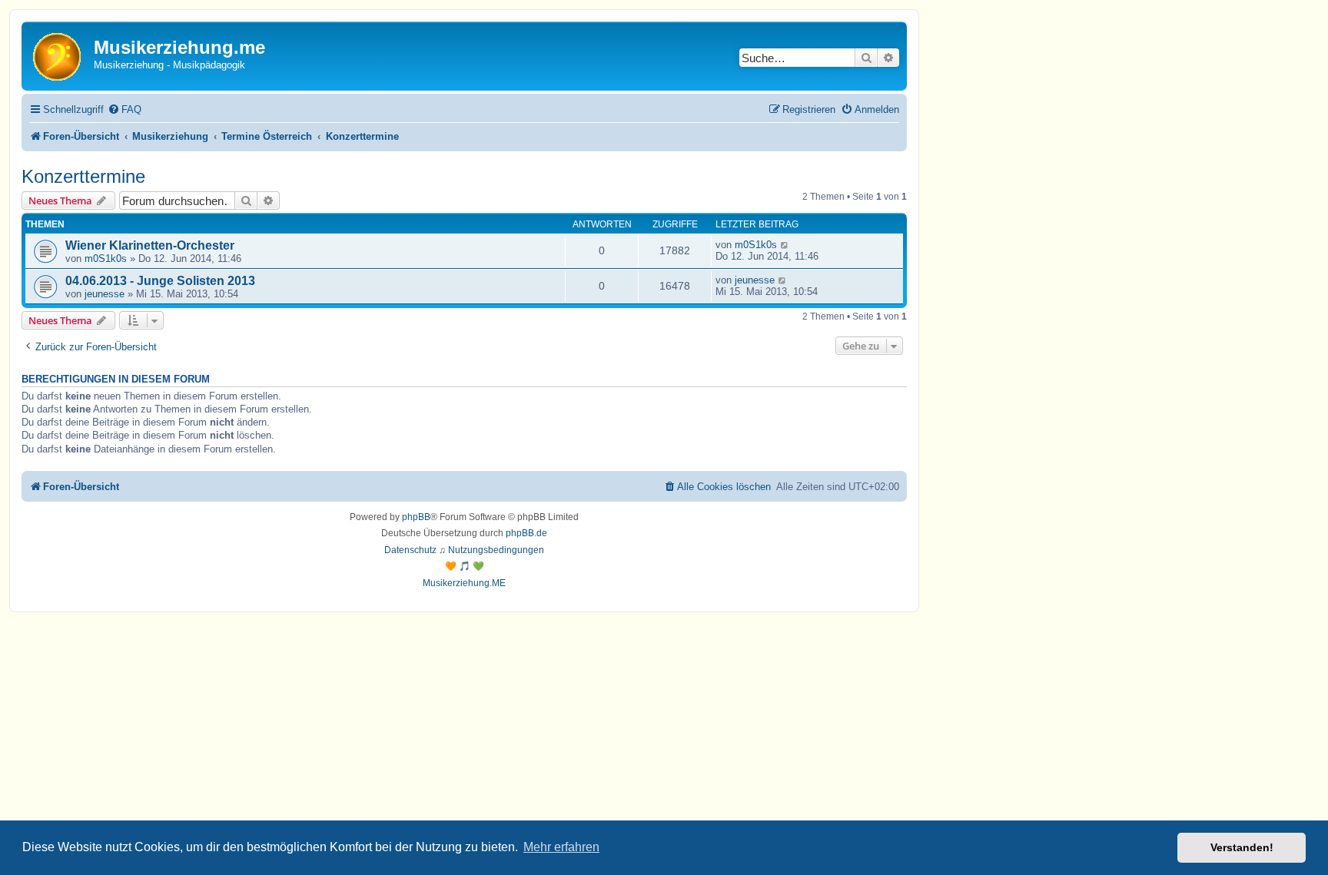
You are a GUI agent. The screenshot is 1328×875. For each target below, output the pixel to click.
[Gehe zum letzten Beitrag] (785, 244)
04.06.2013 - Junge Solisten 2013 (160, 280)
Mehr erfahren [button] (561, 846)
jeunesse (104, 294)
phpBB (416, 517)
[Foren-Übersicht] (59, 55)
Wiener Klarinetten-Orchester (149, 245)
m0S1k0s (106, 258)
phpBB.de (526, 533)
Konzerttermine (83, 176)
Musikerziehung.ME (464, 583)
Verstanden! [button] (1241, 847)
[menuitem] (124, 109)
